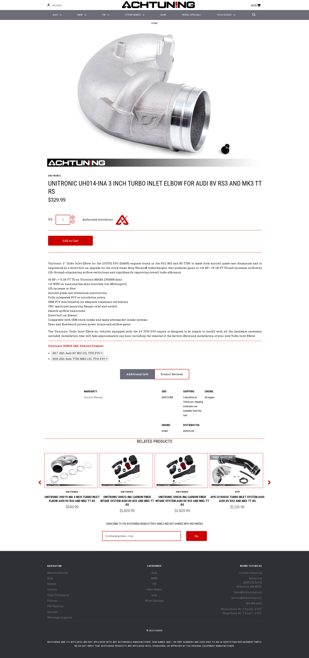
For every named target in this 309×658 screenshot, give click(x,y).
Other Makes (133, 14)
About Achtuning (57, 572)
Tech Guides (224, 14)
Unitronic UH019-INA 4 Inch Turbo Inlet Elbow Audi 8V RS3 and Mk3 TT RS (72, 498)
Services (52, 612)
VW (104, 14)
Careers (52, 589)
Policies (52, 600)
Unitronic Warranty (93, 397)
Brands (51, 584)
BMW (80, 14)
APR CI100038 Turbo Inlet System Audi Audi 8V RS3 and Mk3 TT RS (237, 498)
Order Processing (58, 595)
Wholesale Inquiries (59, 617)
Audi (55, 14)
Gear (163, 14)
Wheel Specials (191, 14)
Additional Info (137, 374)
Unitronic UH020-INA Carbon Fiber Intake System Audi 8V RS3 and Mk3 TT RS (182, 500)
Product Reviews (172, 374)
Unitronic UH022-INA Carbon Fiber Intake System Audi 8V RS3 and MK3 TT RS (127, 500)
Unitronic (54, 175)
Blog (50, 578)
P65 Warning (55, 606)
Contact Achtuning (250, 572)
